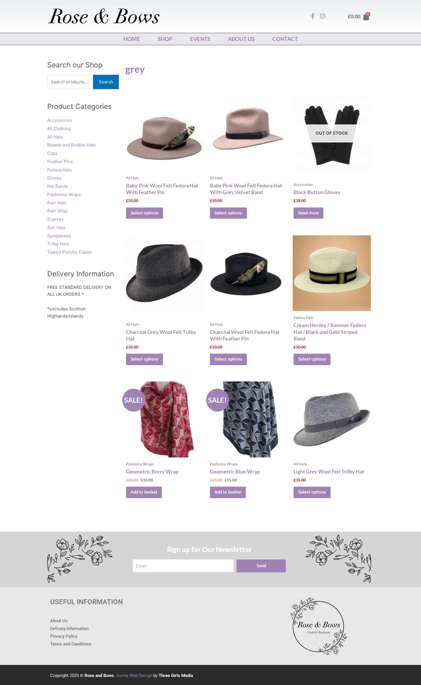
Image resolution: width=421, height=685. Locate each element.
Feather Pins (60, 161)
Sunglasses (59, 235)
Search (106, 82)
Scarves (55, 219)
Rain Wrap (57, 211)
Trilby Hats (58, 243)
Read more (308, 213)
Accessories (59, 120)
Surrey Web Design (134, 675)
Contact (285, 39)
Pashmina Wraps (64, 194)
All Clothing (59, 128)
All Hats (55, 137)
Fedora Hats (59, 170)
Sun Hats (56, 227)
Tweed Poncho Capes (69, 252)
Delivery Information (69, 628)
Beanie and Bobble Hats (71, 145)
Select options (144, 213)
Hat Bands (57, 186)
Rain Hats (56, 203)
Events (200, 39)
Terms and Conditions (71, 644)
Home (131, 39)
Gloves (54, 178)
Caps (52, 153)
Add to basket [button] (144, 492)
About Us (241, 39)
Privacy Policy (63, 636)
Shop (165, 39)
